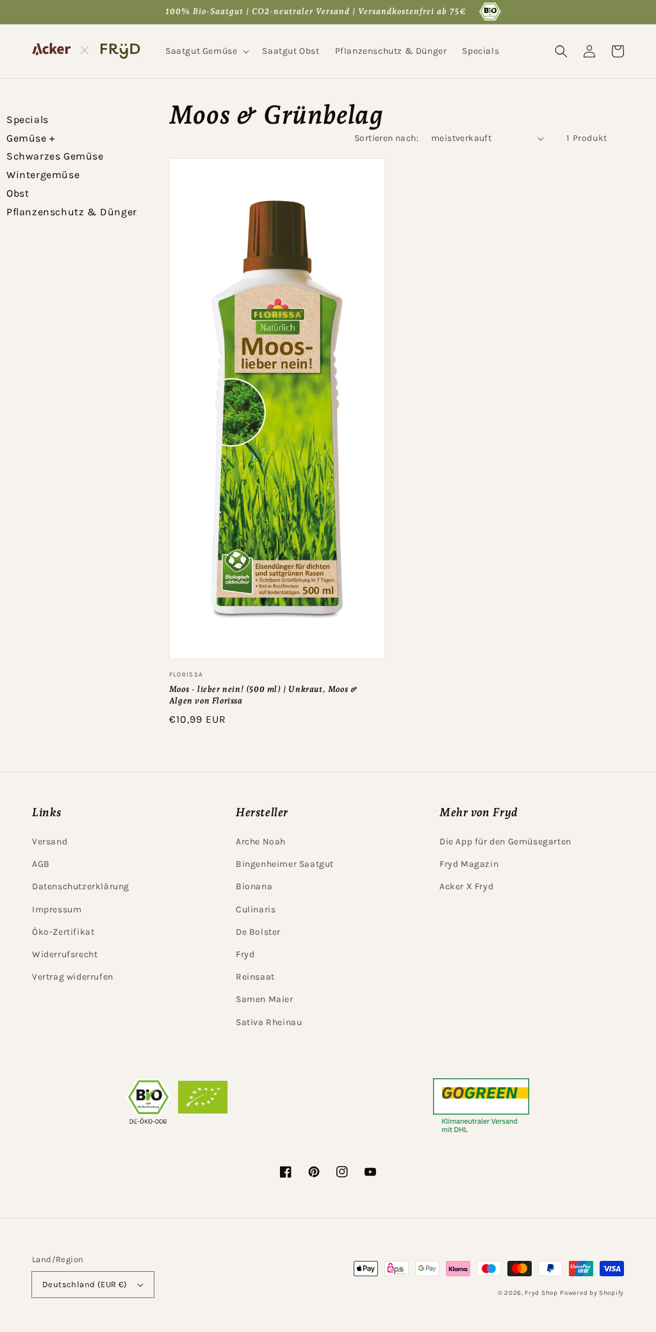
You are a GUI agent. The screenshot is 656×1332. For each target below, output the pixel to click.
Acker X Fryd (466, 886)
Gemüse (30, 138)
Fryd (245, 954)
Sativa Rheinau (269, 1022)
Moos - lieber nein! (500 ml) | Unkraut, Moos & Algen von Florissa (263, 694)
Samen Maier (264, 999)
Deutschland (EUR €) (84, 1284)
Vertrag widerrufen (72, 976)
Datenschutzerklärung (80, 886)
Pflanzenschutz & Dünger (71, 212)
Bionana (254, 886)
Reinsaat (255, 976)
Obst (17, 193)
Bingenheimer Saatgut (285, 864)
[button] (206, 51)
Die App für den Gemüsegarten (505, 841)
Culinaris (255, 909)
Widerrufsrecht (64, 954)
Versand (49, 841)
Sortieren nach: (386, 138)
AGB (41, 864)
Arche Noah (261, 841)
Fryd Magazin (468, 864)
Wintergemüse (42, 175)
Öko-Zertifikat (63, 931)
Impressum (56, 909)
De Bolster (258, 931)
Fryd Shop (541, 1293)
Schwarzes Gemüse (55, 156)
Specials (27, 119)
